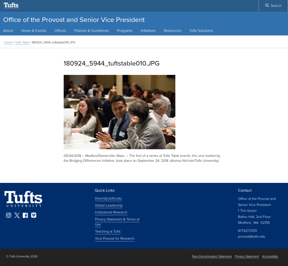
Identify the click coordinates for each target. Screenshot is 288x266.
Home (8, 42)
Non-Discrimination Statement (212, 256)
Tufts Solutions (201, 30)
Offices (60, 30)
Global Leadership (109, 205)
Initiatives (148, 30)
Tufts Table (22, 42)
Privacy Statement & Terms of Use (117, 222)
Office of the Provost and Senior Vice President (74, 19)
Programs (124, 30)
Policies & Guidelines (91, 30)
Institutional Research (111, 212)
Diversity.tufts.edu (108, 198)
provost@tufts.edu (251, 236)
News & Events (33, 30)
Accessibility (270, 256)
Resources (172, 30)
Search (276, 5)
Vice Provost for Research (114, 238)
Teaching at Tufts (107, 231)
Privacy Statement (247, 256)
